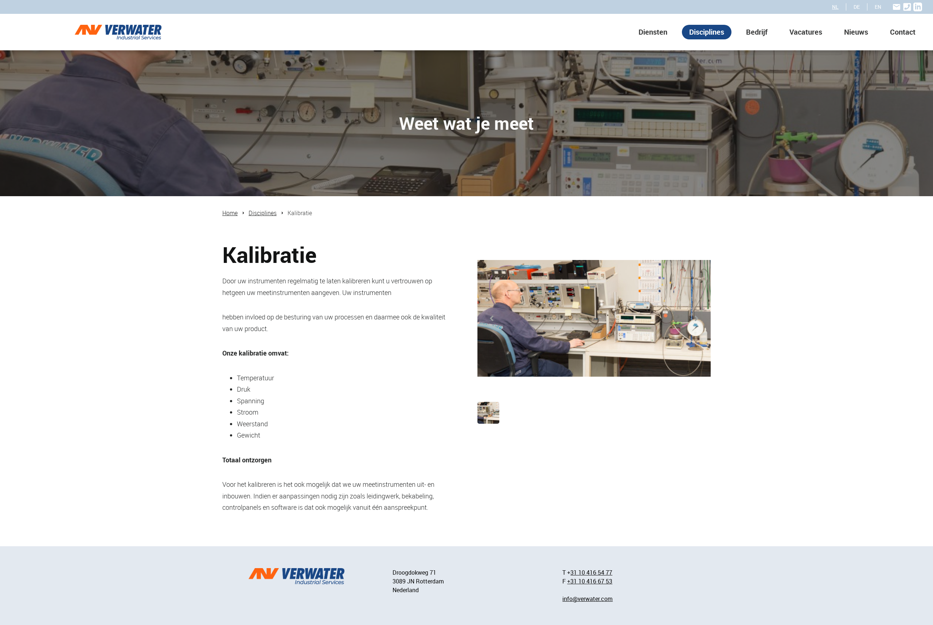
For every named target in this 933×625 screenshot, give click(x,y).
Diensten (653, 32)
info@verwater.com (587, 599)
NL (835, 6)
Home (230, 213)
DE (857, 6)
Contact (903, 32)
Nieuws (856, 32)
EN (878, 6)
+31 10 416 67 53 (589, 581)
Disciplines (706, 32)
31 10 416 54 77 (591, 572)
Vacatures (805, 32)
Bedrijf (757, 32)
